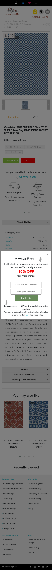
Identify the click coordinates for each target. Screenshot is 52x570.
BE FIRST (27, 298)
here (28, 315)
